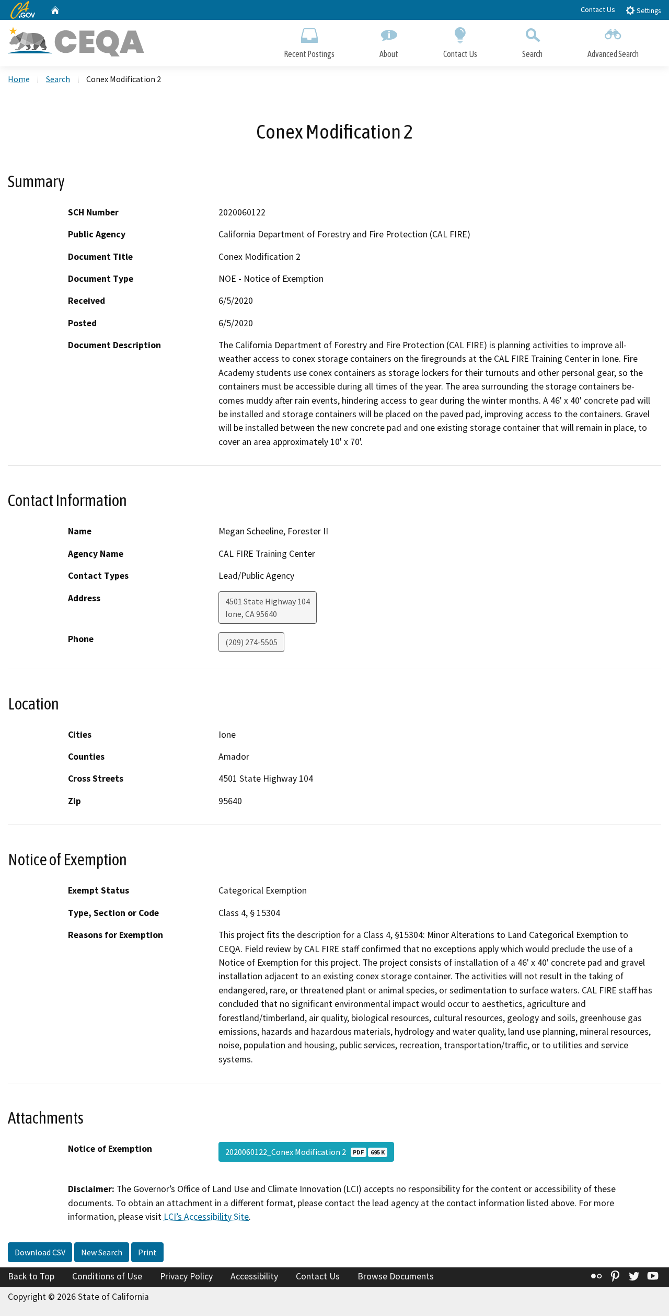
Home (19, 79)
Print (147, 1252)
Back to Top (31, 1276)
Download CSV (40, 1252)
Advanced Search (613, 54)
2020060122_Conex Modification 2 (305, 1152)
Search (532, 54)
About (388, 54)
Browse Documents (395, 1276)
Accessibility (254, 1276)
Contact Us (598, 9)
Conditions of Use (107, 1276)
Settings (648, 10)
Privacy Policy (186, 1276)
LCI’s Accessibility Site (206, 1216)
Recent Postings (309, 54)
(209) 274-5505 (251, 642)
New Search (101, 1252)
